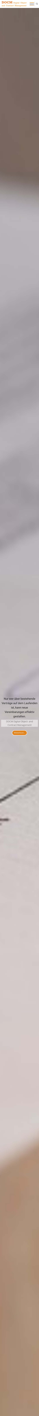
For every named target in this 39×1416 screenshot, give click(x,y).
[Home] (14, 4)
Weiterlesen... (19, 733)
